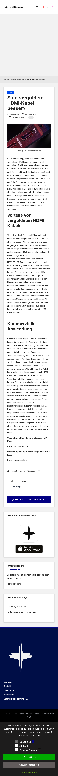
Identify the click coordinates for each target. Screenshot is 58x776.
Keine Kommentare (18, 117)
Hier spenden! (14, 584)
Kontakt (7, 686)
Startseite (7, 79)
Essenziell (25, 742)
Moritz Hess (18, 481)
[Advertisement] (29, 45)
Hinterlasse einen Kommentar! (22, 612)
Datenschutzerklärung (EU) (16, 699)
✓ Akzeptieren (28, 757)
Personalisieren (29, 772)
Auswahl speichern (29, 764)
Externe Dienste (28, 750)
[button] (15, 486)
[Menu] (37, 7)
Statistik (24, 746)
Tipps (14, 79)
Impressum (9, 695)
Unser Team (9, 690)
